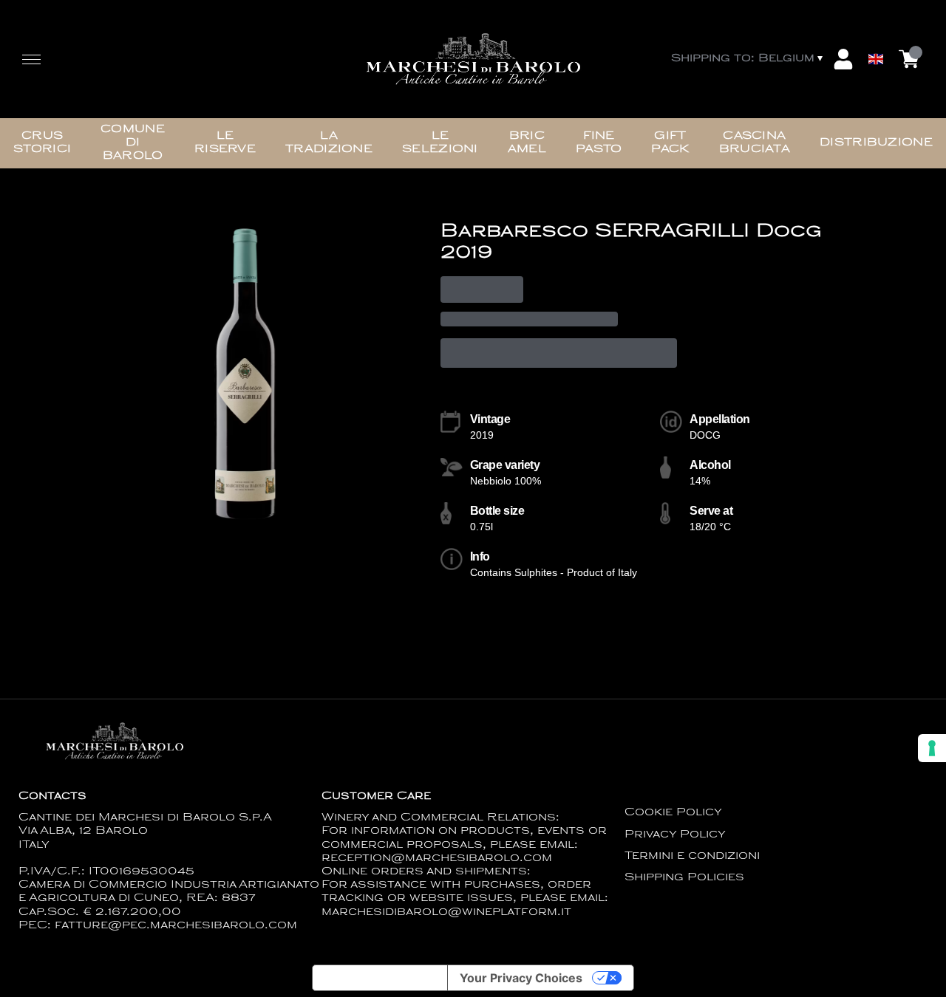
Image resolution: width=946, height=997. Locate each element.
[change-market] (748, 59)
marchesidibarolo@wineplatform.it (446, 912)
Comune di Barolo (133, 143)
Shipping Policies (684, 877)
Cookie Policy (673, 812)
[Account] (843, 59)
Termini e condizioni (692, 856)
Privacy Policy (675, 834)
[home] (473, 59)
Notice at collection (379, 977)
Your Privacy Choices (521, 977)
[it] (875, 24)
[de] (875, 39)
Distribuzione (876, 142)
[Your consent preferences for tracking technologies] (932, 748)
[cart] (909, 59)
